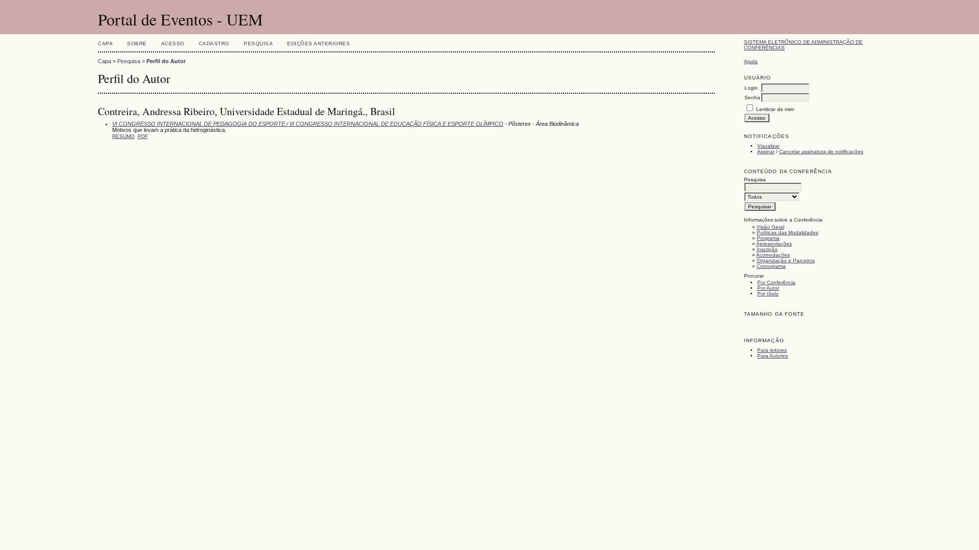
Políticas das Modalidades (787, 232)
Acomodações (773, 255)
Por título (768, 293)
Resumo (123, 136)
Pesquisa (258, 43)
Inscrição (767, 249)
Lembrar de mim (775, 109)
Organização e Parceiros (786, 260)
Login (751, 88)
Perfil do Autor (166, 61)
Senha (752, 97)
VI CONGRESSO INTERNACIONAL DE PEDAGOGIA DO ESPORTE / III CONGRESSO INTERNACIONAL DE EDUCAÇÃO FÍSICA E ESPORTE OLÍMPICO (307, 124)
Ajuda (751, 61)
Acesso (173, 43)
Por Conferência (776, 282)
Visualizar (768, 146)
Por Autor (768, 288)
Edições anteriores (318, 43)
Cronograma (771, 266)
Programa (768, 238)
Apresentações (774, 243)
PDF (143, 136)
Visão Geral (770, 227)
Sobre (137, 43)
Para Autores (772, 356)
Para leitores (772, 350)
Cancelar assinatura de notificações (821, 151)
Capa (105, 43)
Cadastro (214, 43)
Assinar (766, 151)
